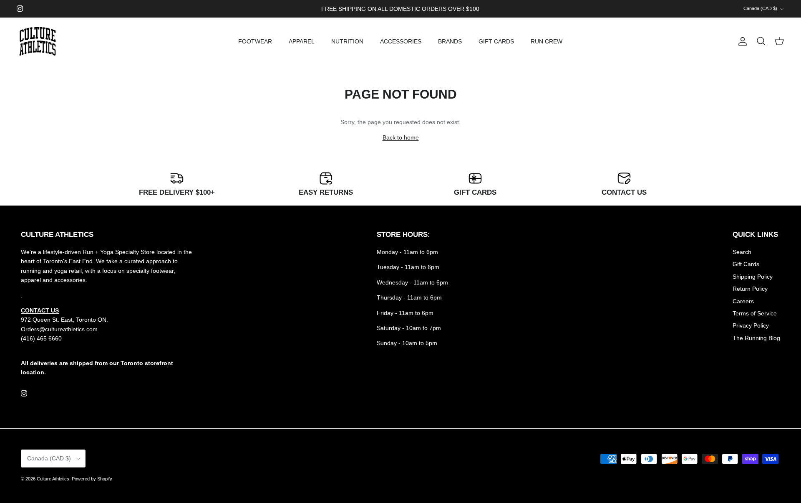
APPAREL (302, 41)
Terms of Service (755, 313)
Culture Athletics (53, 478)
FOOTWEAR (255, 41)
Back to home (401, 137)
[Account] (741, 41)
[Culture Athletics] (37, 41)
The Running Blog (756, 338)
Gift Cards (746, 264)
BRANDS (450, 41)
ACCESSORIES (400, 41)
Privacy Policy (751, 325)
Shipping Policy (753, 276)
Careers (743, 301)
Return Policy (750, 288)
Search (742, 252)
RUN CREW (546, 41)
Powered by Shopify (92, 478)
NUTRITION (347, 41)
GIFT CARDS (496, 41)
